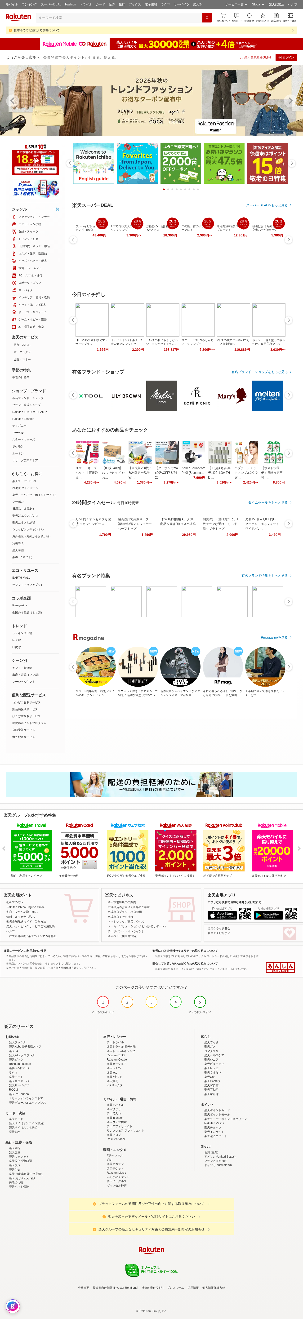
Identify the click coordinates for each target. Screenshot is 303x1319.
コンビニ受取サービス (26, 702)
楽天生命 (14, 1169)
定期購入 (18, 543)
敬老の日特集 (20, 377)
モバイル (12, 4)
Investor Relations (125, 1287)
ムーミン (18, 453)
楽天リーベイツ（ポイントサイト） (35, 495)
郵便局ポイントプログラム (29, 723)
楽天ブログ (114, 1135)
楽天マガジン (115, 1164)
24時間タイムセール (25, 488)
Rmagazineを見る (274, 637)
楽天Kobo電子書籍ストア (25, 1046)
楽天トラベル (115, 1042)
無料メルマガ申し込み (20, 917)
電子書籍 (151, 4)
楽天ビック (16, 1059)
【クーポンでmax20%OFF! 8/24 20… (166, 472)
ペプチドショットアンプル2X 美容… (246, 472)
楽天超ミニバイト (215, 1136)
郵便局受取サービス (25, 709)
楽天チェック (212, 1127)
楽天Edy (14, 1131)
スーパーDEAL (51, 4)
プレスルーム (175, 1287)
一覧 (56, 209)
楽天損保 (14, 1165)
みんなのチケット (118, 1177)
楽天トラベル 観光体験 (121, 1046)
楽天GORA (114, 1068)
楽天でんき (211, 1042)
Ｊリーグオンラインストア (26, 1098)
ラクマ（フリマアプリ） (28, 584)
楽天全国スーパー (20, 1081)
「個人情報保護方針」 (66, 967)
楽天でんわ (114, 1113)
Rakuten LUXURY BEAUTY (30, 412)
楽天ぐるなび (212, 1072)
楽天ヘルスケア (214, 1055)
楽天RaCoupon (19, 1094)
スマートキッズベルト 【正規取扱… (87, 472)
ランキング (29, 4)
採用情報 (193, 1287)
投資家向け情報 (103, 1287)
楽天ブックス (17, 1042)
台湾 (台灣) (211, 1152)
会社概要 (83, 1287)
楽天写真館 (211, 1085)
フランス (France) (215, 1161)
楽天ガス (210, 1046)
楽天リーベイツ (19, 1085)
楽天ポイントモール (217, 1114)
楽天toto (112, 1072)
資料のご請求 (141, 907)
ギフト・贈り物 (22, 668)
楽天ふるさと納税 (23, 522)
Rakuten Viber (116, 1139)
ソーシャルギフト (23, 681)
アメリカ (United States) (220, 1156)
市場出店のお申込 (119, 907)
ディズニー (19, 425)
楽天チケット (115, 1168)
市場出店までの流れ (120, 917)
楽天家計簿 (211, 1094)
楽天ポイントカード (217, 1110)
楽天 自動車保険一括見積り (26, 1174)
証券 (112, 4)
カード (100, 4)
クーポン (18, 501)
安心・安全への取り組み (22, 912)
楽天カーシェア (117, 1064)
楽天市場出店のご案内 (122, 902)
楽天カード (16, 1119)
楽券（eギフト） (23, 557)
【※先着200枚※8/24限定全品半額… (140, 472)
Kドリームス (115, 1085)
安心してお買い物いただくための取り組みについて (185, 963)
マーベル (18, 432)
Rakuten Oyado (117, 1059)
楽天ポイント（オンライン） (126, 931)
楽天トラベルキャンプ (121, 1051)
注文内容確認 (17, 936)
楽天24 (198, 4)
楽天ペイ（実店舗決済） (123, 936)
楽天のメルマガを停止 (42, 936)
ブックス (135, 4)
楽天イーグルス (117, 1181)
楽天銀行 (14, 1148)
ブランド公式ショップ (26, 405)
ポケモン (18, 446)
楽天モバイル (115, 1104)
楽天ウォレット (19, 1156)
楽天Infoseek (115, 1117)
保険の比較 (16, 1182)
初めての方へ (14, 902)
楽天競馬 (112, 1081)
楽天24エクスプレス (25, 515)
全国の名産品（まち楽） (28, 612)
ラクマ (165, 4)
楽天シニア (211, 1059)
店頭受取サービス (23, 730)
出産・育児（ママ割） (26, 674)
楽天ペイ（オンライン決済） (27, 1123)
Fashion (70, 4)
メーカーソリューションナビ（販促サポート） (137, 926)
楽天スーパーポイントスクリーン (225, 1119)
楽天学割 (18, 550)
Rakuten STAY (116, 1055)
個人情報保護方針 (213, 1287)
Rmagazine (19, 605)
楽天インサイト (214, 1131)
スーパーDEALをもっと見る (267, 205)
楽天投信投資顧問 (20, 1161)
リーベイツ (181, 4)
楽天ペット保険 (19, 1186)
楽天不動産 (211, 1089)
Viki (109, 1159)
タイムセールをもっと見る (268, 502)
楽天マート (16, 1077)
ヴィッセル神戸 (117, 1185)
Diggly (16, 647)
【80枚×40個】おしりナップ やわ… (113, 472)
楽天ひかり (114, 1109)
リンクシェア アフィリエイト (125, 1130)
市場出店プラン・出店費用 (125, 912)
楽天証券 (14, 1152)
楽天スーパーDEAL (24, 481)
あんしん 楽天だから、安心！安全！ (280, 967)
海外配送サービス (23, 737)
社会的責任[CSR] (152, 1287)
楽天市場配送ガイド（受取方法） (27, 921)
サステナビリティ (219, 933)
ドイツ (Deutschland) (218, 1165)
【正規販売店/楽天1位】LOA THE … (219, 472)
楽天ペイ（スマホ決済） (24, 1127)
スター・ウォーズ (23, 439)
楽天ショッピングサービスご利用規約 (30, 926)
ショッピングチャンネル (28, 529)
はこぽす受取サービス (26, 716)
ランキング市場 (22, 633)
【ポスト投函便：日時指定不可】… (272, 472)
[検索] (207, 17)
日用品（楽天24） (24, 508)
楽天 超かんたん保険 (22, 1178)
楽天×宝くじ (115, 1077)
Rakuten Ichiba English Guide (25, 907)
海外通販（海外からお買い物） (32, 536)
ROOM (16, 640)
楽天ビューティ (214, 1064)
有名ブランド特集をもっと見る (264, 575)
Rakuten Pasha (214, 1123)
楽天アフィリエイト (119, 1126)
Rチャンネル (115, 1155)
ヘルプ (292, 4)
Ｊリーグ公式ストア (25, 460)
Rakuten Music (116, 1172)
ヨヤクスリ (211, 1051)
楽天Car (209, 1077)
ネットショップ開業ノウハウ (126, 921)
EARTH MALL (21, 577)
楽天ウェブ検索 (117, 1122)
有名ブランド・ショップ (28, 398)
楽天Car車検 (212, 1081)
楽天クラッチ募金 (219, 928)
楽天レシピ (211, 1068)
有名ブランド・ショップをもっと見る (260, 372)
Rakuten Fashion (23, 419)
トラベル (86, 4)
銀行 (122, 4)
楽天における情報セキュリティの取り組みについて (185, 950)
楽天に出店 (276, 4)
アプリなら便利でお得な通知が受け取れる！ (236, 902)
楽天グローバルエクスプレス (27, 1102)
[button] (237, 17)
